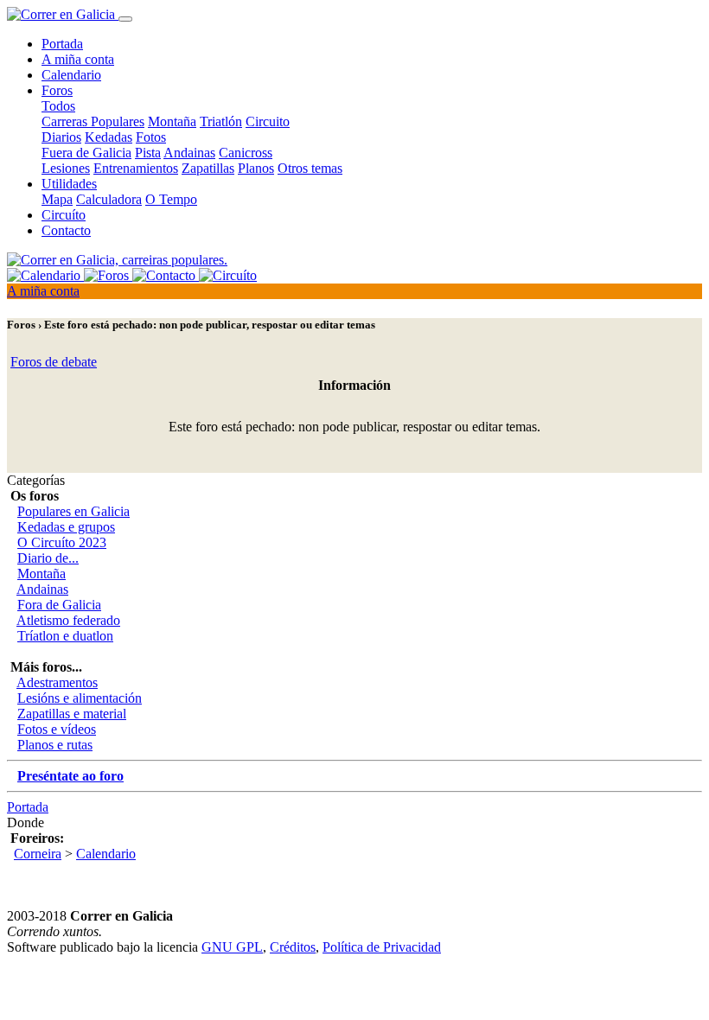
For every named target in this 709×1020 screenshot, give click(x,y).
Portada (62, 43)
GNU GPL (232, 947)
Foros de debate (53, 361)
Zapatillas (208, 168)
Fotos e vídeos (56, 729)
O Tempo (171, 199)
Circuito (268, 121)
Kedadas (108, 137)
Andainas (189, 152)
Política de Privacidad (382, 947)
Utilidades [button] (69, 183)
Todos (58, 106)
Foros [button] (57, 90)
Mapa (57, 199)
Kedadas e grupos (66, 527)
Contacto (66, 230)
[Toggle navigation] (125, 19)
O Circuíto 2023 (61, 542)
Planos (256, 168)
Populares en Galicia (73, 511)
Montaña (172, 121)
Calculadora (109, 199)
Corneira (37, 853)
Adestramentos (57, 682)
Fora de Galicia (59, 604)
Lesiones (66, 168)
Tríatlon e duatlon (65, 635)
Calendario (71, 74)
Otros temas (310, 168)
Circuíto (64, 214)
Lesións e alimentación (79, 698)
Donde (25, 822)
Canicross (245, 152)
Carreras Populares (93, 121)
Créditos (293, 947)
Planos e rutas (55, 744)
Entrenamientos (135, 168)
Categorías (36, 480)
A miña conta (78, 59)
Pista (148, 152)
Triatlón (221, 121)
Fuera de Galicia (86, 152)
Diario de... (48, 558)
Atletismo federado (68, 620)
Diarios (61, 137)
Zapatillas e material (71, 713)
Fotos (151, 137)
